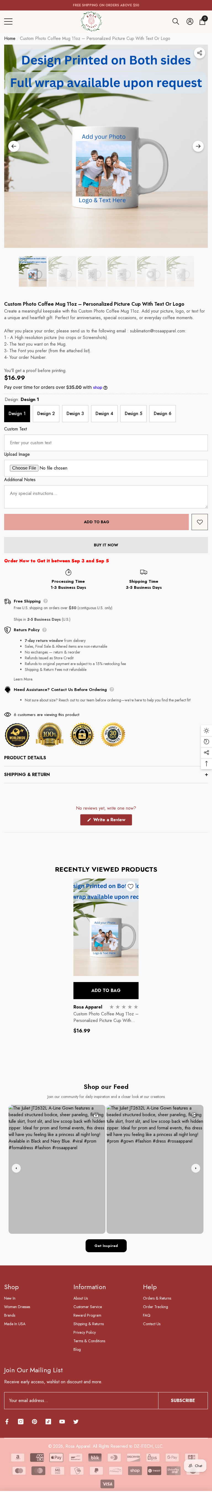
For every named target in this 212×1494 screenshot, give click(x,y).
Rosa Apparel (87, 1007)
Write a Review (112, 821)
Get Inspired (106, 1245)
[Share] (199, 52)
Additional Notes (20, 479)
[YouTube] (62, 1421)
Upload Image (17, 454)
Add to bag (96, 522)
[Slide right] (198, 146)
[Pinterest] (34, 1421)
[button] (176, 21)
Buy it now (106, 545)
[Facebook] (7, 1421)
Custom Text (15, 429)
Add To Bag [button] (106, 990)
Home (9, 38)
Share (199, 52)
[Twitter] (76, 1421)
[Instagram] (21, 1421)
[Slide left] (13, 146)
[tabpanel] (106, 961)
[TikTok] (48, 1421)
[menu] (8, 21)
